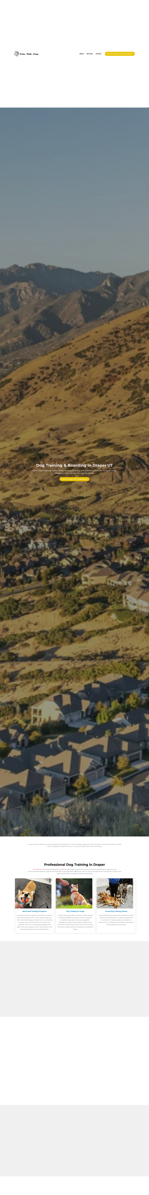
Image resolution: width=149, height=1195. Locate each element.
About (81, 53)
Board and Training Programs (35, 911)
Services (90, 53)
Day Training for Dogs (75, 911)
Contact (98, 53)
